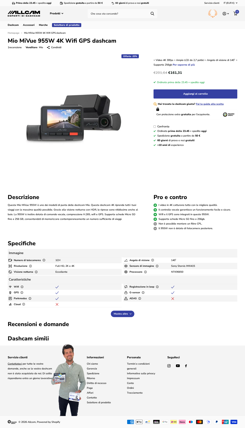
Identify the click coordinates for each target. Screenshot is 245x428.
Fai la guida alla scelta (210, 104)
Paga (90, 388)
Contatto (92, 397)
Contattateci (15, 363)
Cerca (152, 13)
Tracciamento (135, 392)
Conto (130, 383)
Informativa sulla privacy (141, 373)
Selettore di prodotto (99, 402)
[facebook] (186, 365)
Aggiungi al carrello (195, 93)
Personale (134, 357)
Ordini (130, 388)
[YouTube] (178, 365)
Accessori (29, 25)
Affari (90, 392)
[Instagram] (169, 365)
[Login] (225, 14)
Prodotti (55, 13)
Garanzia (92, 368)
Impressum (133, 378)
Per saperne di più (184, 64)
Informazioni (95, 357)
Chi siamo (92, 363)
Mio (41, 47)
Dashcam (13, 25)
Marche (43, 25)
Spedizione (93, 373)
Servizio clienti (211, 3)
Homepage (13, 33)
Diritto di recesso (96, 383)
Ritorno (91, 378)
